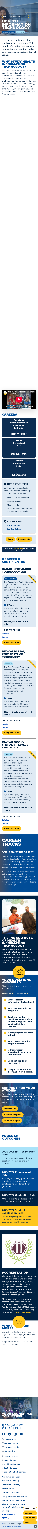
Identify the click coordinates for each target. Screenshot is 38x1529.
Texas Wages (18, 548)
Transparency (7, 1514)
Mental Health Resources (13, 1500)
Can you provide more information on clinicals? (20, 1070)
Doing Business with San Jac (15, 1496)
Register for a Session (19, 972)
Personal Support (12, 1121)
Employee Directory (11, 1485)
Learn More (19, 1322)
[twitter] (9, 1434)
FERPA (4, 1518)
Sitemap (6, 1511)
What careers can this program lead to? (19, 1042)
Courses (5, 637)
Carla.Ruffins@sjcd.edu (18, 1361)
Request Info (30, 1518)
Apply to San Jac (11, 642)
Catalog (5, 634)
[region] (19, 863)
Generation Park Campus (15, 1472)
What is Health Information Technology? (21, 1001)
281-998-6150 (10, 1439)
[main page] (7, 3)
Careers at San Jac (10, 1493)
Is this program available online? (20, 1034)
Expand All (6, 994)
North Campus (13, 525)
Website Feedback (13, 1447)
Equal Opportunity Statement (11, 1526)
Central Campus (11, 1456)
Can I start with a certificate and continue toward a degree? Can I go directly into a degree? (20, 1022)
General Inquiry (11, 1443)
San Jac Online (14, 529)
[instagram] (15, 1434)
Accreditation (8, 1489)
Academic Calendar (11, 1477)
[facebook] (3, 1434)
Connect (28, 1513)
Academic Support (12, 1115)
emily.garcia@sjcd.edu (18, 1382)
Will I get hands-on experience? (17, 1062)
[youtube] (21, 1434)
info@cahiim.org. (23, 1312)
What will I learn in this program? (19, 1009)
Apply (27, 1522)
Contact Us (9, 1451)
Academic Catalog (10, 1481)
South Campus (10, 1468)
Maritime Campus (12, 1464)
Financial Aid (10, 1109)
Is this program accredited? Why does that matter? (19, 1052)
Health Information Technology (14, 16)
